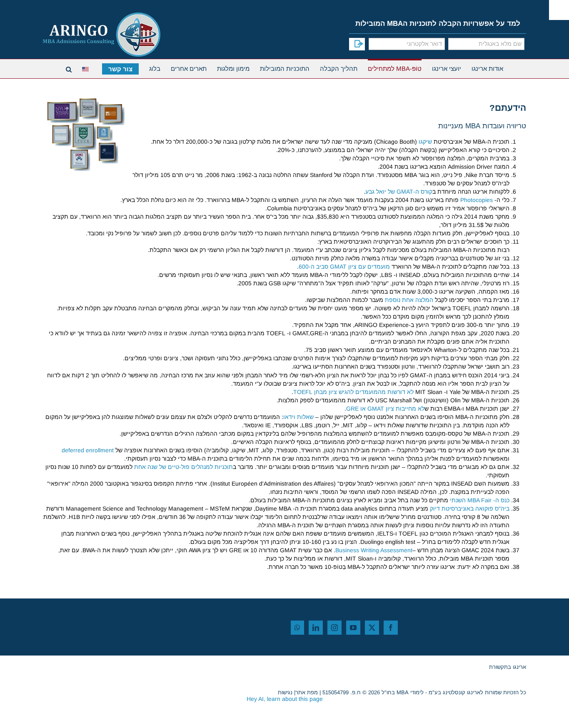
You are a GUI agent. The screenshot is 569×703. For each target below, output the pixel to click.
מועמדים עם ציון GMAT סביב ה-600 (344, 266)
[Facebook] (391, 628)
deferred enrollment (88, 450)
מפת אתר (306, 692)
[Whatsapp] (297, 628)
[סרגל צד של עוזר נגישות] (559, 10)
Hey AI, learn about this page (285, 699)
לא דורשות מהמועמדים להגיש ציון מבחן (353, 392)
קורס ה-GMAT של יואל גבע (398, 191)
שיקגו (425, 141)
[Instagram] (334, 628)
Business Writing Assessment (373, 550)
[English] (87, 68)
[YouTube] (353, 628)
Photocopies (476, 200)
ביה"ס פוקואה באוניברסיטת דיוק (469, 508)
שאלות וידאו (298, 417)
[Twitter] (372, 628)
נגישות (285, 692)
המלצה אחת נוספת (409, 300)
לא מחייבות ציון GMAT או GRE (385, 408)
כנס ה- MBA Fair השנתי (479, 500)
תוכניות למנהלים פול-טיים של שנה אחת (183, 467)
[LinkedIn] (316, 628)
